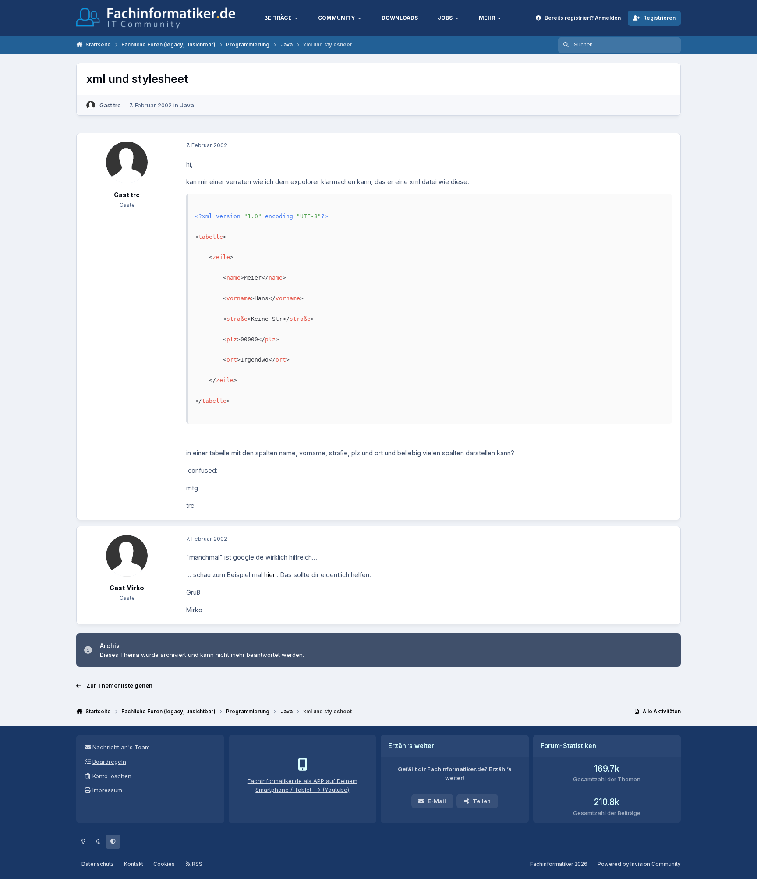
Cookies (164, 864)
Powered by (639, 864)
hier (269, 574)
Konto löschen (111, 776)
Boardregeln (109, 761)
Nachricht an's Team (121, 747)
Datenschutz (97, 864)
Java (187, 105)
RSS (196, 864)
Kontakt (133, 864)
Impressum (107, 790)
